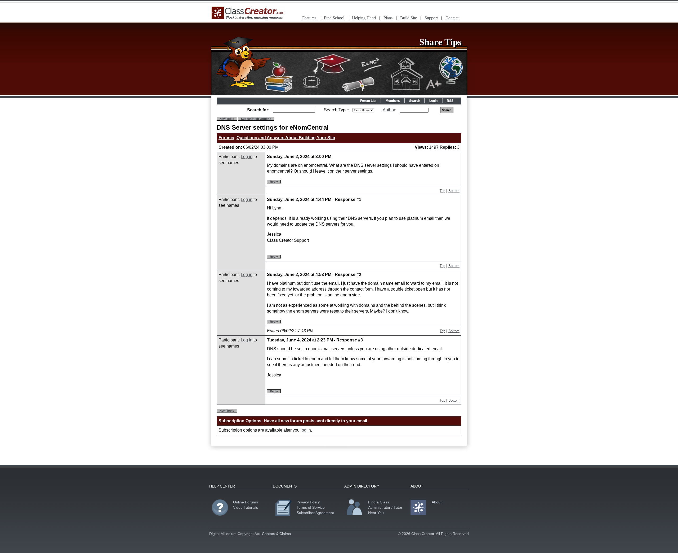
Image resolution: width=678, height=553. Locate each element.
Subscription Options (256, 118)
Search (414, 101)
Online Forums (245, 502)
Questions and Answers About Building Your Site (286, 137)
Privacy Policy (308, 502)
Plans (387, 18)
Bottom (454, 191)
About (436, 502)
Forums (226, 137)
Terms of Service (311, 507)
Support (431, 18)
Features (309, 18)
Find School (334, 18)
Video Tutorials (245, 507)
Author (389, 110)
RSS (450, 101)
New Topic (227, 118)
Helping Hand (364, 18)
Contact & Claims (276, 534)
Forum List (368, 101)
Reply (274, 181)
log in (306, 430)
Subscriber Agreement (315, 513)
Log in (246, 156)
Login (433, 101)
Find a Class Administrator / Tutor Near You (385, 507)
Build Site (408, 18)
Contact (451, 18)
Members (393, 101)
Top (442, 191)
